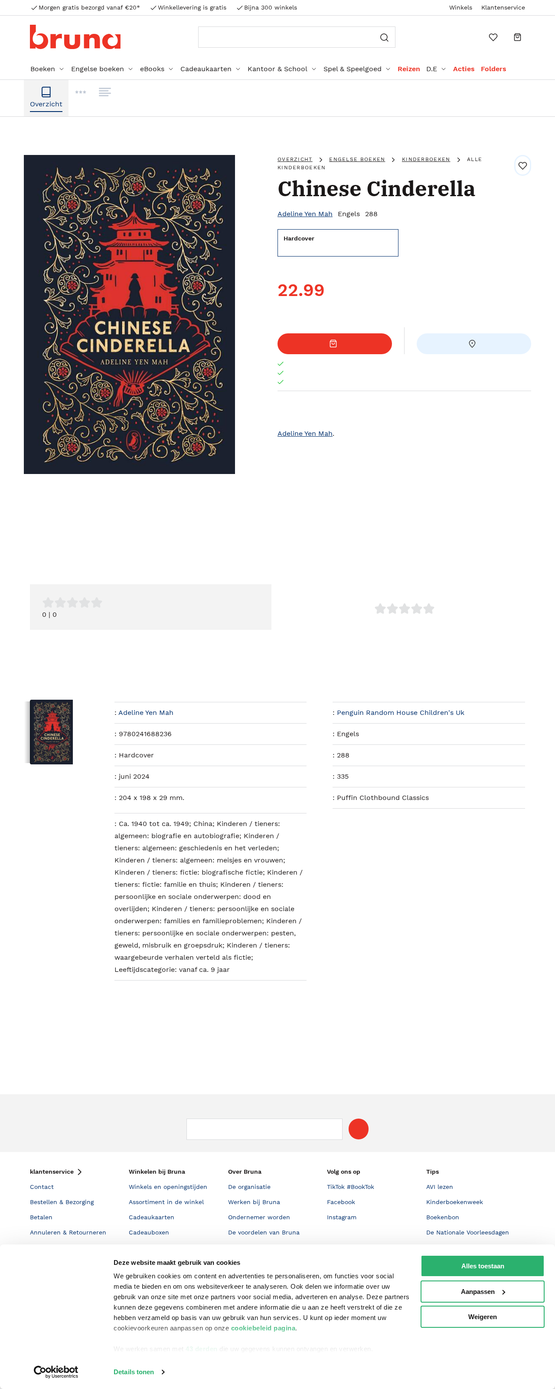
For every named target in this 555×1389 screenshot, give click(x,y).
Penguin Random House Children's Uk (400, 712)
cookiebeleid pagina (263, 1328)
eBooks (152, 69)
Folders (493, 69)
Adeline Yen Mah (305, 214)
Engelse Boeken (357, 159)
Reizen (409, 69)
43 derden (202, 1349)
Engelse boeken (97, 69)
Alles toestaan (482, 1266)
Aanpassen (478, 1291)
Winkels (460, 7)
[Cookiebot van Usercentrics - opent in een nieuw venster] (56, 1372)
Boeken (42, 69)
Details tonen (134, 1372)
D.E (431, 69)
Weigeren (482, 1316)
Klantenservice (503, 7)
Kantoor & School (277, 69)
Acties (464, 69)
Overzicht (295, 159)
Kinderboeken (426, 159)
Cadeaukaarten (206, 69)
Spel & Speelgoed (352, 69)
